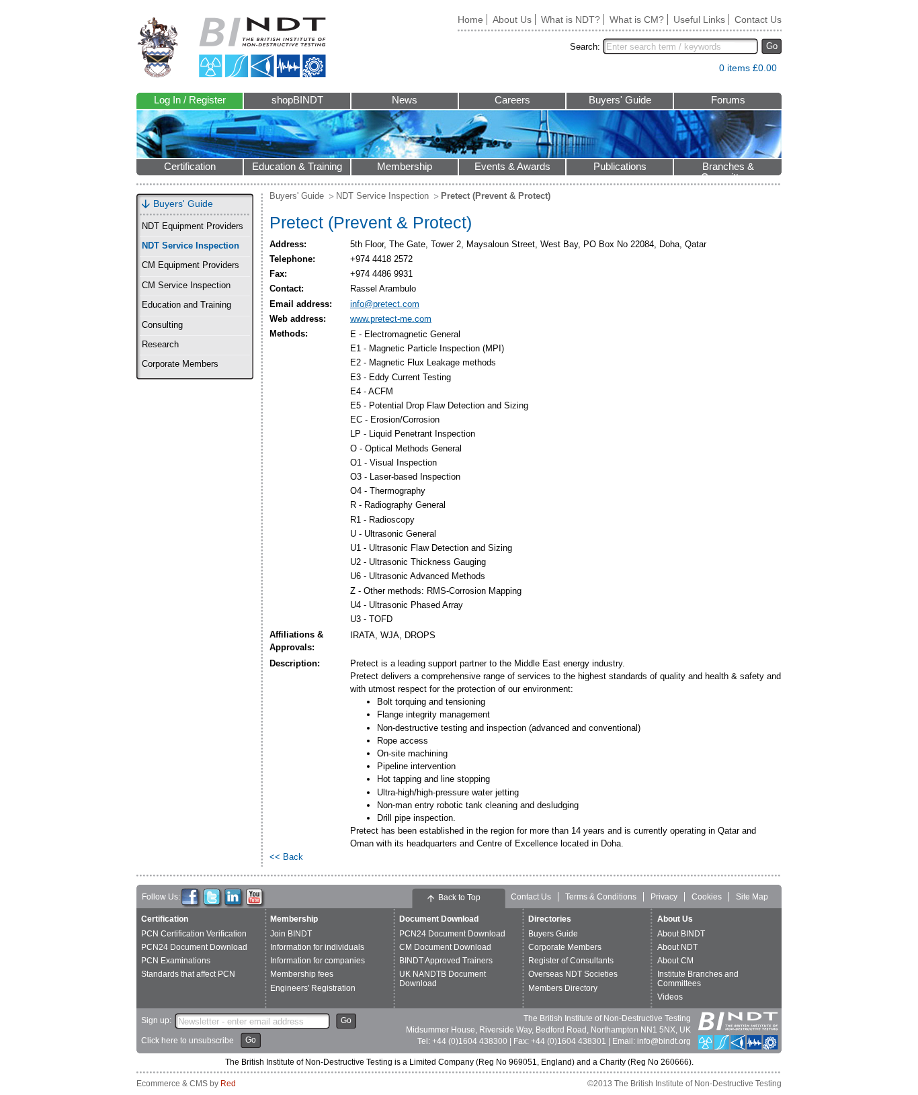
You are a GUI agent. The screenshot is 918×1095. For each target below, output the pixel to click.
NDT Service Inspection (190, 246)
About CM (675, 960)
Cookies (707, 897)
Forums (728, 100)
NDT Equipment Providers (192, 226)
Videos (670, 997)
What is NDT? (570, 19)
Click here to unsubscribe (187, 1040)
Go (772, 46)
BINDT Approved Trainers (446, 960)
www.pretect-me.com (390, 319)
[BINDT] (231, 47)
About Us (512, 19)
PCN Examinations (175, 960)
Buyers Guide (553, 933)
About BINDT (681, 933)
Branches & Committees (728, 168)
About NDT (677, 947)
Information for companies (317, 960)
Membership (404, 166)
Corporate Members (180, 364)
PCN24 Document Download (194, 947)
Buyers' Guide (620, 100)
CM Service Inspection (186, 285)
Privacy (664, 897)
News (404, 100)
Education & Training (297, 166)
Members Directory (562, 988)
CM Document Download (445, 947)
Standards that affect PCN (188, 974)
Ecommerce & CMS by (186, 1083)
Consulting (162, 325)
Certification (190, 166)
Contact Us (758, 19)
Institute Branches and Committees (698, 978)
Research (160, 344)
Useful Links (699, 19)
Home (470, 19)
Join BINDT (291, 933)
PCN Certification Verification (194, 933)
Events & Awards (512, 166)
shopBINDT (297, 100)
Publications (619, 166)
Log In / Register (190, 100)
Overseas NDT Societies (573, 974)
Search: (585, 47)
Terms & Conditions (600, 897)
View (702, 71)
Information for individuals (317, 947)
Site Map (752, 897)
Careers (512, 100)
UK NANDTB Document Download (442, 978)
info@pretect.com (384, 304)
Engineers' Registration (313, 988)
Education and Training (186, 305)
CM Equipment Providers (190, 265)
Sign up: (156, 1020)
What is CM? (637, 19)
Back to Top (459, 897)
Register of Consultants (571, 960)
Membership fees (301, 974)
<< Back (286, 857)
